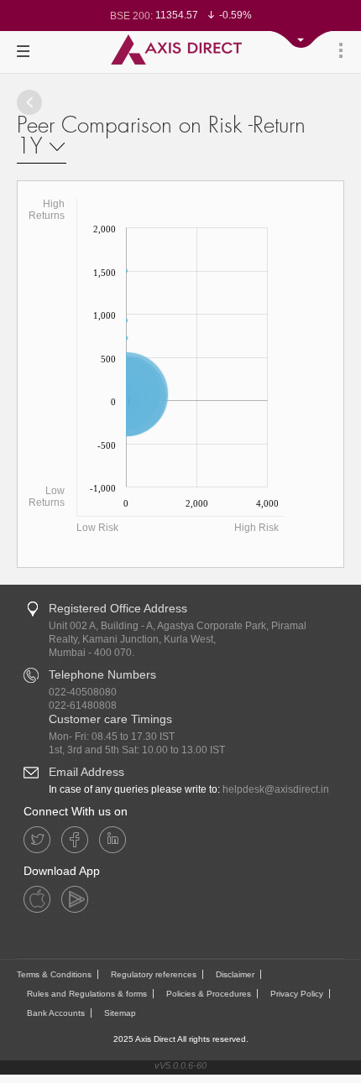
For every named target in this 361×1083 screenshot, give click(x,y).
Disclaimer (235, 974)
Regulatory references (153, 974)
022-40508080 (83, 692)
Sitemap (120, 1013)
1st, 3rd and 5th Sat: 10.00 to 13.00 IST (137, 750)
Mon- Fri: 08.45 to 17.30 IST (112, 736)
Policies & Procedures (208, 993)
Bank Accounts (56, 1013)
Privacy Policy (296, 993)
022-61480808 (83, 705)
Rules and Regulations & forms (87, 993)
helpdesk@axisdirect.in (275, 789)
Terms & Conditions (54, 974)
